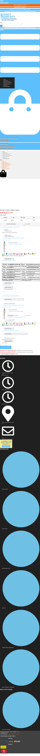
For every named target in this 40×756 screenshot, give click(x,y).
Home (4, 79)
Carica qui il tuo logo (7, 82)
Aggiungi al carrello (5, 347)
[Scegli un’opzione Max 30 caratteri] (8, 287)
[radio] (32, 224)
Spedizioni (5, 85)
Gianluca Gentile (16, 734)
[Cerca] (1, 26)
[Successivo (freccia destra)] (3, 755)
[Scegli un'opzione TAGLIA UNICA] (8, 341)
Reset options (4, 342)
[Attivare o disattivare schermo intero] (3, 754)
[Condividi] (4, 754)
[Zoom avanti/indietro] (1, 754)
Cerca (1, 22)
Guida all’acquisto (7, 81)
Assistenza (5, 80)
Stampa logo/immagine (6, 307)
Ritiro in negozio (6, 86)
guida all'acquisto (7, 146)
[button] (20, 54)
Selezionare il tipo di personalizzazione (9, 232)
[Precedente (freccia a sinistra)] (1, 755)
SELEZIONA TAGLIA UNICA (7, 339)
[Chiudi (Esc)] (6, 754)
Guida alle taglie (6, 84)
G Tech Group (9, 734)
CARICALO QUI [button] (6, 446)
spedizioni (4, 144)
